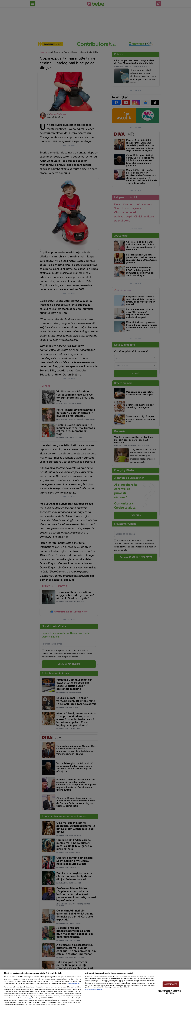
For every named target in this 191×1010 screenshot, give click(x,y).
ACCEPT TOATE (170, 984)
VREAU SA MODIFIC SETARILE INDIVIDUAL (169, 992)
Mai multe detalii (74, 983)
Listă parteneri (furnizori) (93, 989)
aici (30, 998)
